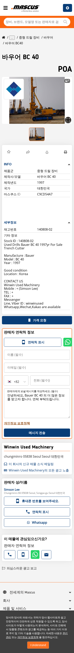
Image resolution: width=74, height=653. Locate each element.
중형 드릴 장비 (29, 37)
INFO (7, 164)
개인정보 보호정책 (27, 637)
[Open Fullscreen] (68, 120)
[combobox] (7, 382)
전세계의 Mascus (22, 592)
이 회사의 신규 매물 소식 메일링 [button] (31, 464)
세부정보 (10, 222)
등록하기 (67, 8)
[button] (37, 100)
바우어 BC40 (14, 43)
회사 (6, 601)
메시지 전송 (37, 433)
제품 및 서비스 (14, 608)
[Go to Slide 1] (37, 134)
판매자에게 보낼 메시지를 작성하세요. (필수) (32, 391)
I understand (38, 645)
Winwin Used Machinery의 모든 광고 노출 (39, 470)
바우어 (48, 37)
